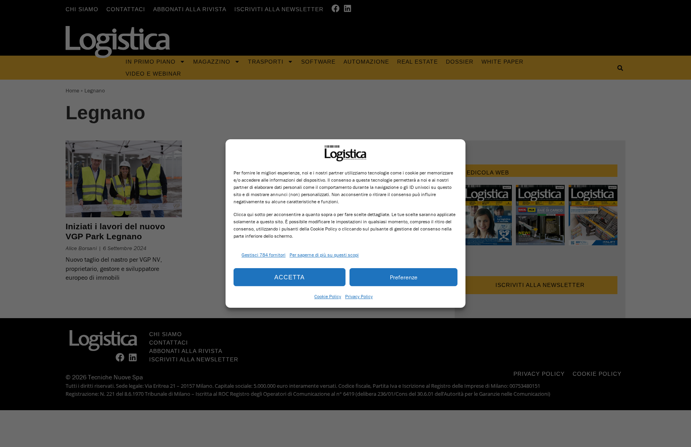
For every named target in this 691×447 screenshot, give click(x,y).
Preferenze (403, 277)
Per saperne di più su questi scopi (324, 255)
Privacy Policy (359, 296)
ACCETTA (289, 277)
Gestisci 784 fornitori (264, 255)
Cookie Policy (327, 296)
